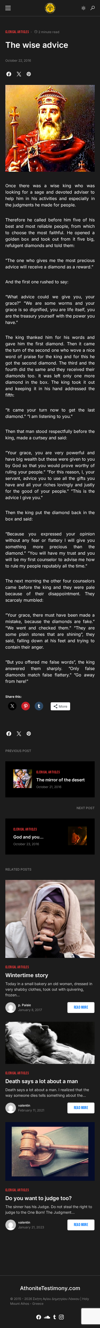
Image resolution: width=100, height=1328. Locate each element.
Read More (81, 1007)
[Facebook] (38, 1317)
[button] (8, 8)
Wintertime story (26, 975)
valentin (24, 1105)
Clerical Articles (17, 32)
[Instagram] (61, 1317)
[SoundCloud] (47, 1317)
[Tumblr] (54, 1317)
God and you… (28, 837)
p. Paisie (24, 1005)
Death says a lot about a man (41, 1081)
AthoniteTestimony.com (50, 1288)
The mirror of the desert (60, 779)
